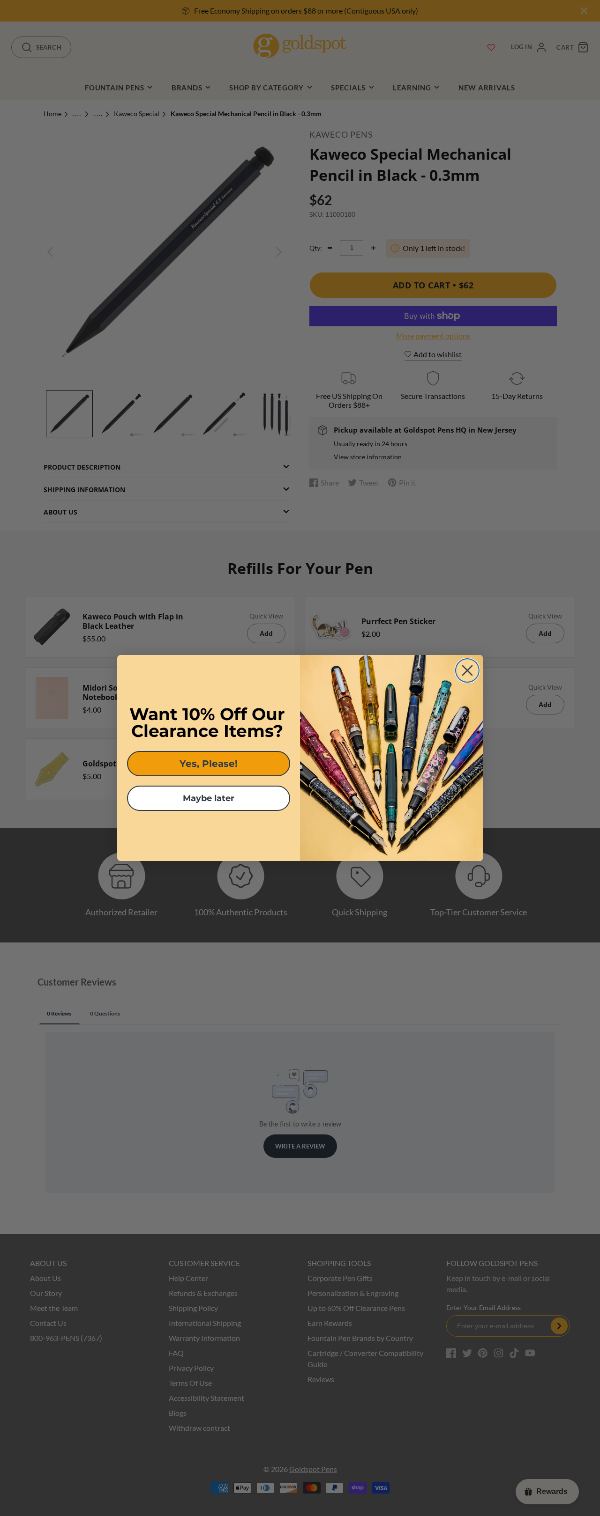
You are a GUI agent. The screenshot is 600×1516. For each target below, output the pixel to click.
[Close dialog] (467, 670)
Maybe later (208, 798)
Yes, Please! (209, 763)
